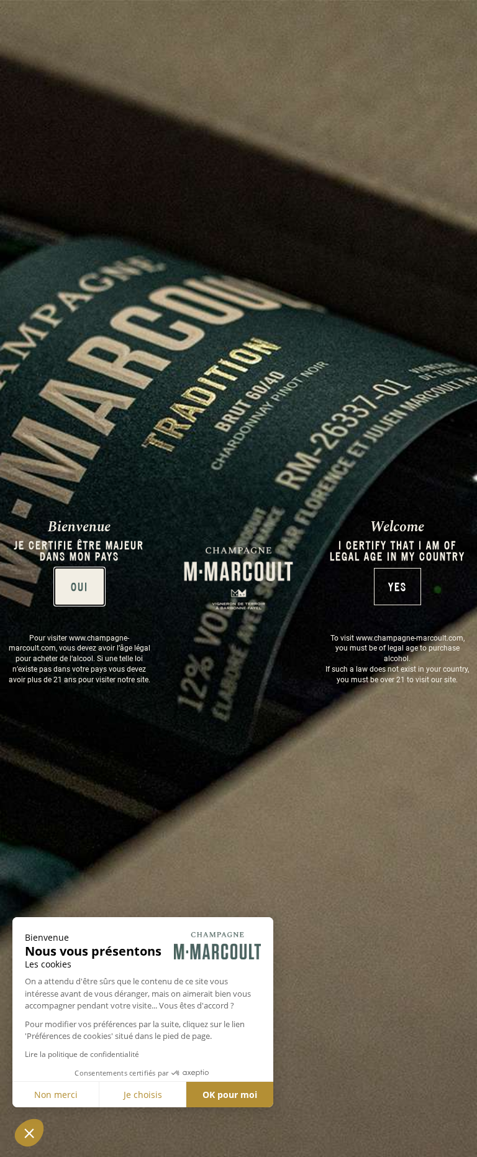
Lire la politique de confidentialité (82, 1054)
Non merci (56, 1094)
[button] (29, 1133)
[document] (238, 578)
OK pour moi (229, 1094)
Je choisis (143, 1094)
